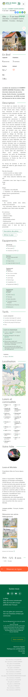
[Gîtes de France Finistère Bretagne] (11, 4)
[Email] (25, 12)
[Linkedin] (22, 12)
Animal (15, 66)
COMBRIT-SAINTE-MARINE (16, 9)
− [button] (4, 368)
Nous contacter (18, 639)
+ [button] (4, 365)
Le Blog (5, 598)
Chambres (15, 57)
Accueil (4, 9)
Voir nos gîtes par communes (13, 611)
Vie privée (21, 651)
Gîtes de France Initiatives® (12, 600)
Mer (3, 74)
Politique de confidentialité (16, 649)
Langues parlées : (7, 508)
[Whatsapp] (20, 12)
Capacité (4, 57)
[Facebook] (15, 12)
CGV (23, 653)
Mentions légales (19, 647)
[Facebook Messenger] (18, 12)
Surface (4, 66)
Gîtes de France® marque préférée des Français (11, 604)
